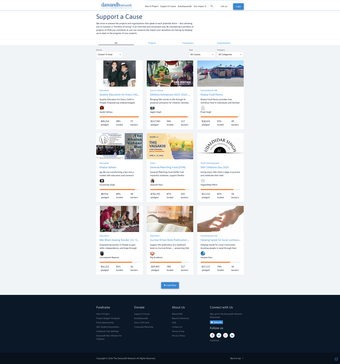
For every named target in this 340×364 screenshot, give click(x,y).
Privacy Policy (178, 335)
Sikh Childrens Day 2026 (215, 167)
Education (104, 90)
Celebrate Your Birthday (107, 331)
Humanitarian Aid (209, 90)
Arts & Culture (156, 90)
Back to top (235, 358)
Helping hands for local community (221, 239)
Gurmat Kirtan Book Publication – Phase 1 (174, 239)
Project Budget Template (108, 318)
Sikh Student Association (107, 327)
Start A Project (151, 6)
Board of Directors (180, 318)
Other (153, 163)
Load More (171, 285)
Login (238, 6)
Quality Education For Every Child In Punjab (125, 94)
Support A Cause (168, 6)
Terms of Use (178, 331)
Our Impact (199, 6)
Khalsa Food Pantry (212, 94)
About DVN (177, 314)
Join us (224, 6)
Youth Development (210, 163)
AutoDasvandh (185, 6)
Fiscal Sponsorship (105, 322)
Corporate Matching (143, 327)
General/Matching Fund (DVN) (167, 167)
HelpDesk (214, 340)
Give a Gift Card (141, 322)
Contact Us (177, 327)
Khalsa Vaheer (108, 167)
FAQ (174, 322)
